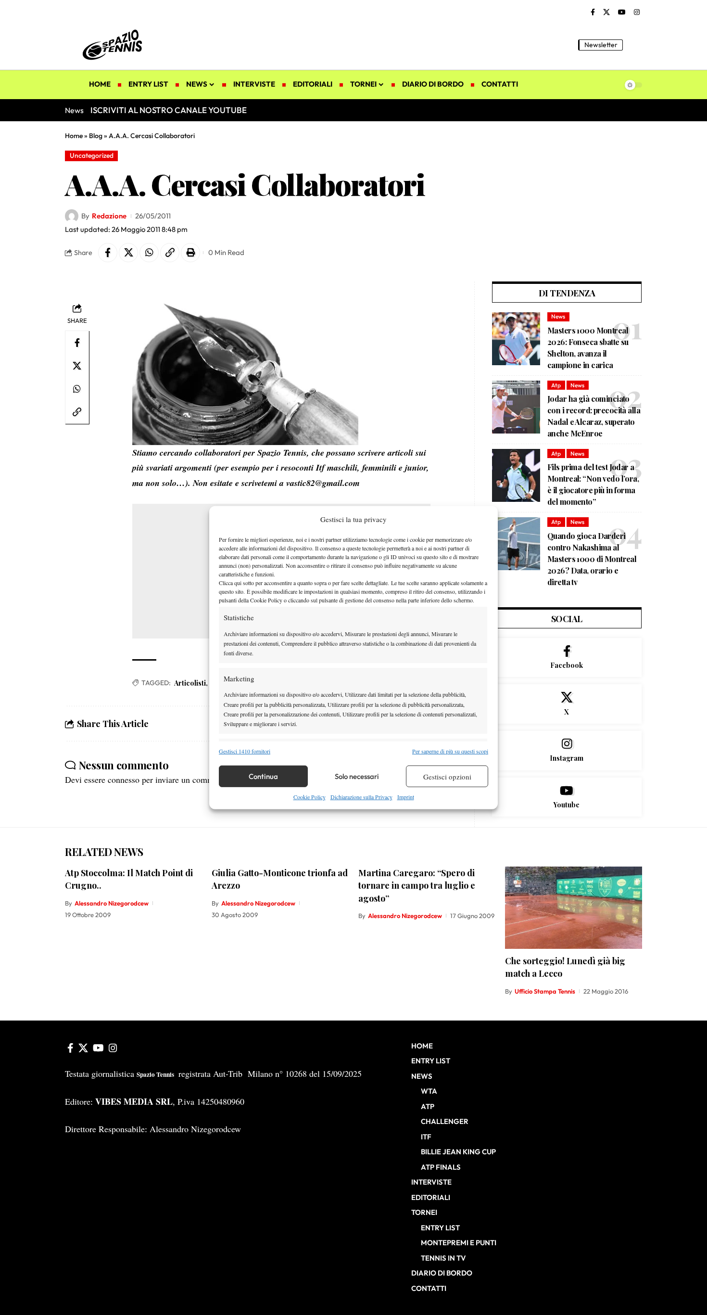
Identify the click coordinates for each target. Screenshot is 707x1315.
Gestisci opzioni (447, 776)
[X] (606, 12)
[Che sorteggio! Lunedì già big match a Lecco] (573, 908)
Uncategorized (92, 155)
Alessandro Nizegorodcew (112, 903)
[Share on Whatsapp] (149, 252)
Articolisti (190, 683)
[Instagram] (636, 12)
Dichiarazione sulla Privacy (361, 797)
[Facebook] (592, 12)
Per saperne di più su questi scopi (450, 751)
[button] (635, 45)
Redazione (109, 215)
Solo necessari (357, 776)
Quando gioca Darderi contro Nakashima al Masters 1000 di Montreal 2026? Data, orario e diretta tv (591, 559)
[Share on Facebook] (107, 252)
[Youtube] (567, 797)
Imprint (405, 797)
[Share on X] (128, 252)
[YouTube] (622, 12)
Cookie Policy (309, 797)
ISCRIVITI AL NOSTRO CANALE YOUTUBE (168, 110)
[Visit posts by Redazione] (71, 216)
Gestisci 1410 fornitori (244, 751)
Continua (263, 776)
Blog (95, 135)
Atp (556, 385)
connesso (123, 779)
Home (74, 135)
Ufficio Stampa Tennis (545, 991)
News (558, 316)
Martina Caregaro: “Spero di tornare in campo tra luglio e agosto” (416, 885)
